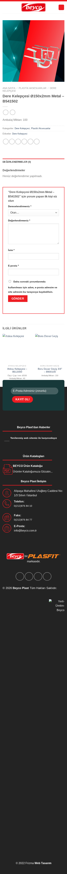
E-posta (13, 265)
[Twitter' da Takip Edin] (29, 576)
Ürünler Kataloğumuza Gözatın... (33, 471)
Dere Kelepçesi (22, 128)
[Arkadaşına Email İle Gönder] (24, 141)
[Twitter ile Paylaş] (18, 141)
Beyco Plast (21, 588)
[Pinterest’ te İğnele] (30, 141)
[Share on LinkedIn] (37, 141)
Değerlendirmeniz (19, 220)
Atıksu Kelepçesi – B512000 (17, 370)
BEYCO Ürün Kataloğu (28, 465)
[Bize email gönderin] (38, 576)
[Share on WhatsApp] (6, 141)
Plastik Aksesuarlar (32, 88)
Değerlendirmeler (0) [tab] (17, 162)
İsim (11, 250)
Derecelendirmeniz (19, 206)
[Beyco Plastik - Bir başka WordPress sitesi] (33, 7)
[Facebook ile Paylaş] (12, 141)
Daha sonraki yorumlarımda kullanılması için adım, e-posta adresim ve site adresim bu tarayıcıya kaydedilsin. (32, 286)
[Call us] (47, 576)
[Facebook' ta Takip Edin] (20, 576)
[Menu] (61, 7)
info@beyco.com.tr (25, 530)
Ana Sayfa (9, 88)
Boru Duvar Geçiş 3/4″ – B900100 (50, 370)
